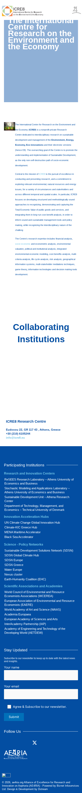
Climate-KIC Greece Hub (20, 527)
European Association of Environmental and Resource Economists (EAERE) (39, 602)
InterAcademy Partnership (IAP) (25, 624)
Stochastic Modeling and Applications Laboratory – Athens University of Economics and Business (37, 490)
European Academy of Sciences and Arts (31, 619)
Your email (11, 686)
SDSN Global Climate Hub (21, 555)
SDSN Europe (13, 560)
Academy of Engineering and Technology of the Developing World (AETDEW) (34, 630)
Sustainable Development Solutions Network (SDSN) (38, 550)
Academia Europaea (17, 614)
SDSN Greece (13, 565)
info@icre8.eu (15, 437)
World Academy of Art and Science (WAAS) (32, 609)
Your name (11, 667)
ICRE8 (42, 174)
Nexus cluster (13, 574)
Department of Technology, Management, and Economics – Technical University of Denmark (34, 507)
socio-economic (22, 244)
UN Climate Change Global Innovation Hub (32, 522)
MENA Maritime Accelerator (22, 532)
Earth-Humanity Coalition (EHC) (25, 579)
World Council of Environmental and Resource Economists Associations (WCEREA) (34, 594)
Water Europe (13, 569)
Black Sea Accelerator (18, 537)
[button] (68, 6)
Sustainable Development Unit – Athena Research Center (36, 499)
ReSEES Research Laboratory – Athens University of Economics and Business (39, 481)
